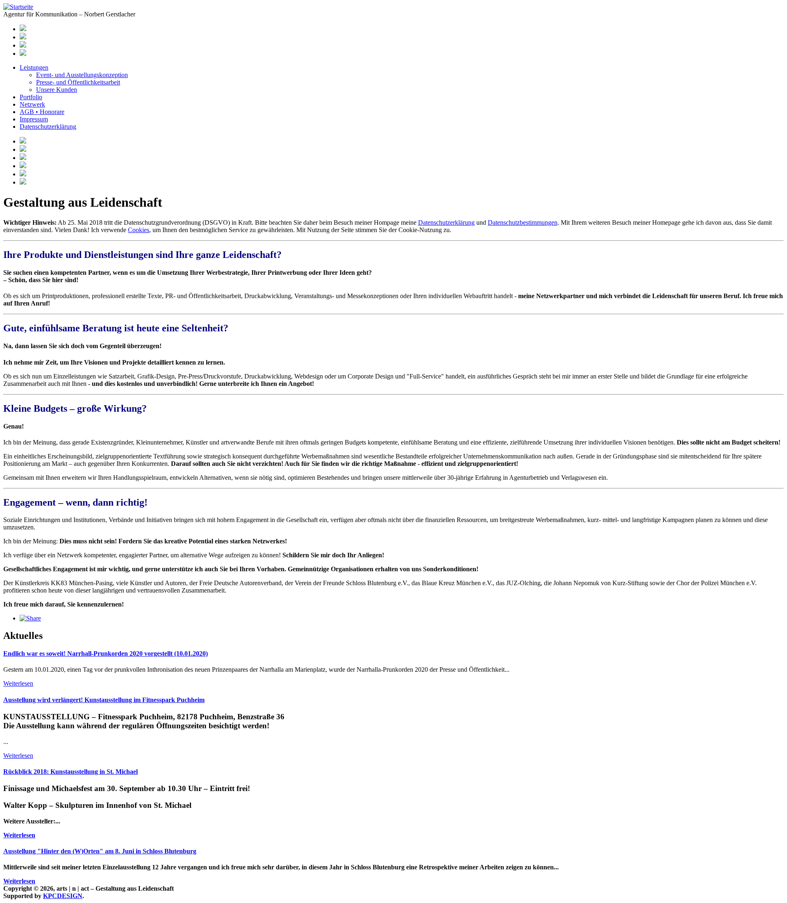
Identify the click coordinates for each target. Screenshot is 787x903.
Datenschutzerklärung (48, 126)
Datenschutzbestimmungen (522, 222)
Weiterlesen (18, 683)
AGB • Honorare (42, 111)
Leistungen (34, 67)
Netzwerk (32, 104)
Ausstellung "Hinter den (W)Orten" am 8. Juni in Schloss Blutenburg (99, 851)
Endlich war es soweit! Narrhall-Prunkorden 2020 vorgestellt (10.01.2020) (105, 653)
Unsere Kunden (56, 89)
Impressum (34, 119)
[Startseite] (18, 6)
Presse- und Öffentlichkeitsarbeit (78, 82)
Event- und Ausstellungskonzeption (82, 74)
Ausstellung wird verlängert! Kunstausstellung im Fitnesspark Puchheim (104, 699)
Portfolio (31, 96)
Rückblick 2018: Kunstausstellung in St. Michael (70, 771)
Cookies (138, 229)
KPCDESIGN (62, 895)
